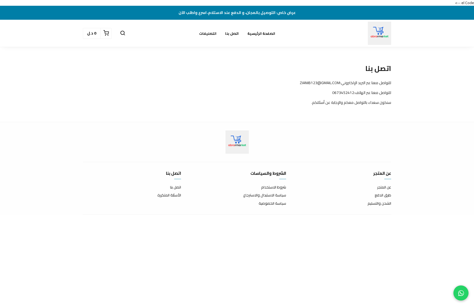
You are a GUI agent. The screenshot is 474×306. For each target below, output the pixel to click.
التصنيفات (207, 33)
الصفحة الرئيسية (261, 33)
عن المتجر (384, 187)
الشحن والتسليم (379, 203)
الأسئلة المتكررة (169, 195)
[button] (122, 33)
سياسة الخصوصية (272, 203)
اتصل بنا (232, 33)
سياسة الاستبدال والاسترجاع (264, 195)
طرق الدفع (383, 195)
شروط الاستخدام (273, 187)
